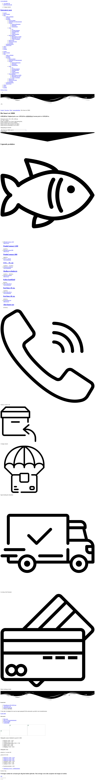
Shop (4, 15)
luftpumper (14, 25)
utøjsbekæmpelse (10, 44)
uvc (12, 29)
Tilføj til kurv (3, 131)
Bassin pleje (11, 40)
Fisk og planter (6, 14)
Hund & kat (8, 45)
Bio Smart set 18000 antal (7, 130)
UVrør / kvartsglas (16, 39)
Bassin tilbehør (12, 35)
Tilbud (4, 46)
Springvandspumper (16, 24)
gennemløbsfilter (15, 31)
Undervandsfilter (15, 34)
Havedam (8, 19)
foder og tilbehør (9, 16)
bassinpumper (15, 26)
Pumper (10, 23)
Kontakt (5, 49)
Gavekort (11, 42)
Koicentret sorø (6, 10)
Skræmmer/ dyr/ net (16, 37)
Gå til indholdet (4, 1)
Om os (4, 47)
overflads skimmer (16, 30)
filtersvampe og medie (16, 36)
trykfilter (13, 32)
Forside (5, 13)
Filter (10, 28)
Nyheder (8, 18)
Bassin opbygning (13, 41)
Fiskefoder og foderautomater (15, 21)
